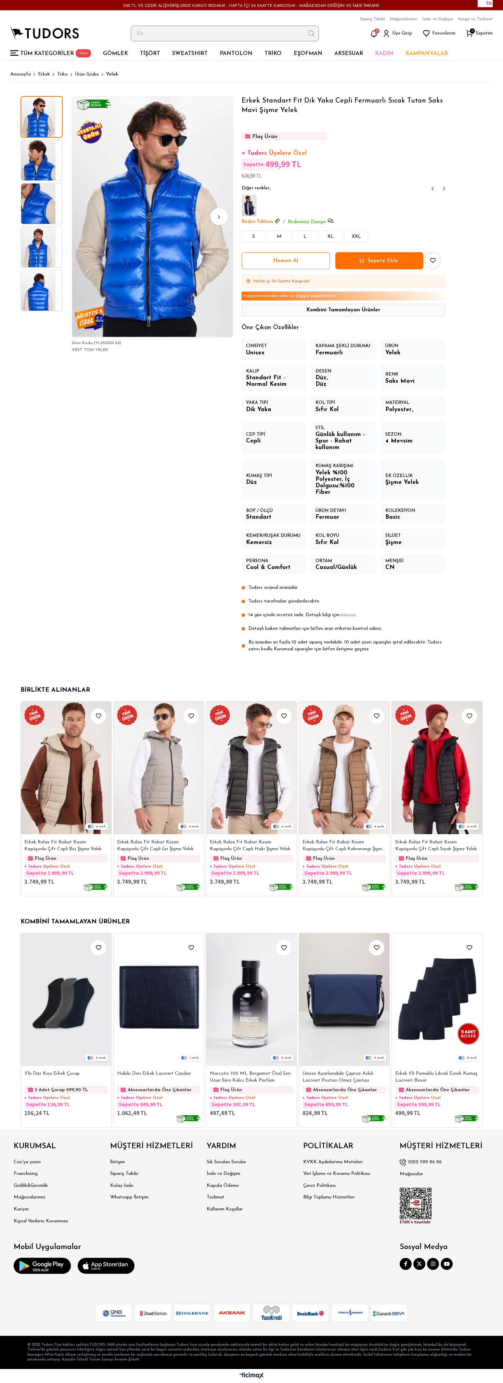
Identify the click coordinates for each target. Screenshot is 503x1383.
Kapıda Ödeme (223, 1185)
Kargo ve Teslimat (475, 19)
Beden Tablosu (257, 221)
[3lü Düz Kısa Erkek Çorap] (66, 999)
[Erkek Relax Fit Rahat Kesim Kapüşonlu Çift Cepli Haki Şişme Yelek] (251, 768)
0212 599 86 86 (425, 1162)
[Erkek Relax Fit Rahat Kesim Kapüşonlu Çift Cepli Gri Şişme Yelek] (159, 768)
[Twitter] (419, 1264)
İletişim (117, 1162)
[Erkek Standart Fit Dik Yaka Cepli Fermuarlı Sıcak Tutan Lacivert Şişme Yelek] (249, 205)
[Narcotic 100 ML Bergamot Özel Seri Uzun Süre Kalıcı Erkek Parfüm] (251, 999)
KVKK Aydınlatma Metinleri (333, 1162)
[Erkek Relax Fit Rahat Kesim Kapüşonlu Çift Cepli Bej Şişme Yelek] (66, 768)
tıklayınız (347, 615)
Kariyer (21, 1209)
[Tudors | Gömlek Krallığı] (44, 33)
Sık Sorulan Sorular (226, 1162)
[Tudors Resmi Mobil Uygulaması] (42, 1265)
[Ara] (312, 33)
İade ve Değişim (437, 19)
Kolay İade (121, 1185)
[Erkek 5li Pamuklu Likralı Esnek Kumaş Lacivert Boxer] (437, 999)
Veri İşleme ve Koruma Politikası (336, 1173)
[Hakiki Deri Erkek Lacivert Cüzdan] (159, 999)
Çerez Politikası (319, 1185)
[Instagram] (433, 1264)
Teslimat (215, 1197)
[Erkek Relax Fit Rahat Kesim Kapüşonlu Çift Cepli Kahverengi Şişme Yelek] (344, 768)
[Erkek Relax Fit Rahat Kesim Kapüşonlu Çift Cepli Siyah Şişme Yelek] (437, 768)
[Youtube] (447, 1264)
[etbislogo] (416, 1206)
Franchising (26, 1173)
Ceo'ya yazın (27, 1162)
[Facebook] (406, 1264)
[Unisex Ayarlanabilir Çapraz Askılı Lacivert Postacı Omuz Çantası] (344, 999)
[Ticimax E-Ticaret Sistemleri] (252, 1376)
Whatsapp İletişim (129, 1197)
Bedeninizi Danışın (307, 222)
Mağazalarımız (403, 19)
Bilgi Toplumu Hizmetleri (328, 1197)
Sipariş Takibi (372, 19)
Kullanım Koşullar (225, 1209)
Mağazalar (411, 1174)
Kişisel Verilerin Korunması (41, 1221)
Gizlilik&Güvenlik (31, 1185)
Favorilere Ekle (98, 716)
